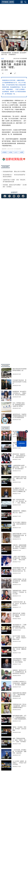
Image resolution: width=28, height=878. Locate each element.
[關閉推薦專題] (26, 431)
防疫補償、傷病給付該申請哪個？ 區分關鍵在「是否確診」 (14, 186)
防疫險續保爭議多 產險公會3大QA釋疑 (14, 171)
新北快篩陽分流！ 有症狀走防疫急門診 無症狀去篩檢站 (14, 175)
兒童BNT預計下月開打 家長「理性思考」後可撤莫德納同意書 (14, 180)
